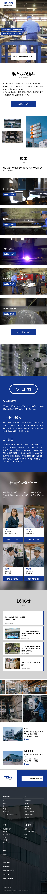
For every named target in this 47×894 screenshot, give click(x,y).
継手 (25, 837)
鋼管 (25, 834)
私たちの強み (6, 811)
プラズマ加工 (27, 809)
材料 (4, 806)
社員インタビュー (9, 871)
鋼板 (25, 829)
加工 (4, 800)
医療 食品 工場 (7, 829)
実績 (4, 803)
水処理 (5, 832)
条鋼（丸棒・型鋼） (29, 832)
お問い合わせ (8, 879)
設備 (4, 809)
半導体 (5, 840)
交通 (4, 837)
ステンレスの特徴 (8, 814)
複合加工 (27, 817)
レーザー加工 (28, 800)
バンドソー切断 (28, 814)
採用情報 (6, 866)
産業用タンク (6, 834)
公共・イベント (7, 843)
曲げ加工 (27, 806)
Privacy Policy (7, 887)
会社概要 (6, 862)
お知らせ (6, 874)
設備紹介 (5, 854)
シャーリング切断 (29, 811)
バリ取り (26, 803)
